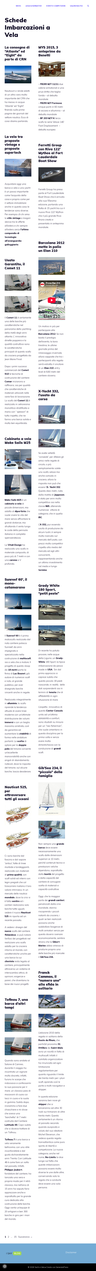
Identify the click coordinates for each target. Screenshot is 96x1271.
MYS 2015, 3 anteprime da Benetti (49, 51)
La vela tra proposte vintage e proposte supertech (14, 144)
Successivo (25, 1236)
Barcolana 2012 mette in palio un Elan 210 (51, 247)
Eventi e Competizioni (55, 6)
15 (15, 1236)
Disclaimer (71, 1252)
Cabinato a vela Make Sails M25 (18, 441)
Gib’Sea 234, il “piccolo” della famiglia (50, 772)
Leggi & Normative (34, 6)
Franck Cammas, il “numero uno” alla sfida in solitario (49, 980)
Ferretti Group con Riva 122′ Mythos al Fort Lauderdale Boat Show (50, 153)
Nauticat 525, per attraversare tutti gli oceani (17, 793)
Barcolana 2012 (46, 333)
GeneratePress (62, 1267)
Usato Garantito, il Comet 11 (15, 264)
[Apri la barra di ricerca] (88, 5)
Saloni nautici (76, 6)
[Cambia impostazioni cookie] (4, 1266)
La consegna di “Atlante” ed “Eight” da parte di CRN (17, 53)
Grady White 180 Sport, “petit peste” (49, 589)
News (18, 6)
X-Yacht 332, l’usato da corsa (48, 395)
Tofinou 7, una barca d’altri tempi (16, 1003)
